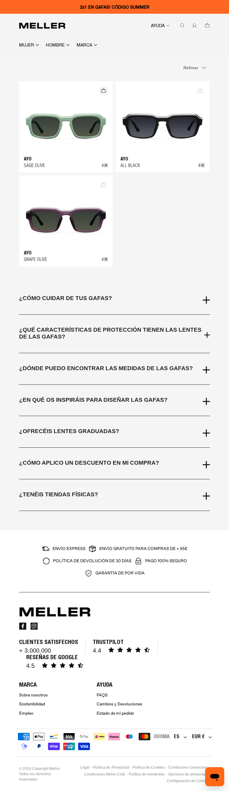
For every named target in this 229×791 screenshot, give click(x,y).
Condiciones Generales (188, 767)
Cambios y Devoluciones (119, 704)
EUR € (198, 736)
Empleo (26, 713)
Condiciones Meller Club (104, 774)
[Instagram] (34, 626)
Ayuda (158, 25)
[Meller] (42, 26)
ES (177, 736)
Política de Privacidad (111, 767)
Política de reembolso (147, 774)
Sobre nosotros (33, 695)
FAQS (102, 695)
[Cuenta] (193, 25)
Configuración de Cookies (188, 781)
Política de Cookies (149, 767)
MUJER (26, 45)
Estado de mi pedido (115, 713)
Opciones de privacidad (188, 774)
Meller (54, 769)
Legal (84, 767)
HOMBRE (55, 45)
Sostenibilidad (32, 704)
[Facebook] (22, 626)
